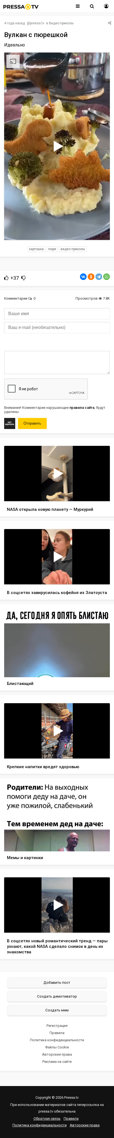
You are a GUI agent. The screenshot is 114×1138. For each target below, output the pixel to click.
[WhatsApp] (106, 276)
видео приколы (73, 249)
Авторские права (57, 1054)
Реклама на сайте (57, 1061)
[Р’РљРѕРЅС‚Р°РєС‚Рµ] (83, 276)
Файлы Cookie (57, 1047)
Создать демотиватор (57, 996)
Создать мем (57, 1010)
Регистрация (57, 1026)
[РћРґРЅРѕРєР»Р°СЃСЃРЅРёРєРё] (91, 276)
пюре (52, 249)
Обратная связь (47, 1118)
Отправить (32, 423)
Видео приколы (61, 23)
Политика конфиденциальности (57, 1040)
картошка (36, 249)
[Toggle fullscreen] (99, 230)
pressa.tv (37, 23)
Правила (57, 1033)
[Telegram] (98, 276)
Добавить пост (56, 982)
